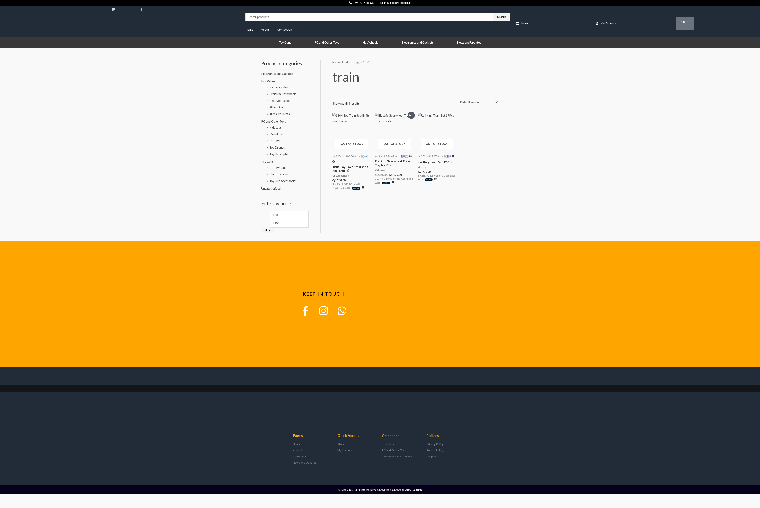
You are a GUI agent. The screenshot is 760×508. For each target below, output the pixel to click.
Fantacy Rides (278, 87)
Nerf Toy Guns (278, 174)
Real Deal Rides (279, 100)
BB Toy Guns (277, 167)
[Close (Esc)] (36, 498)
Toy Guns (285, 42)
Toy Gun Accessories (283, 181)
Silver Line (276, 107)
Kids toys (275, 127)
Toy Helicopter (279, 154)
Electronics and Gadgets (418, 42)
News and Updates (469, 42)
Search (501, 16)
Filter (268, 230)
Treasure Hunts (279, 114)
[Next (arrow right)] (15, 505)
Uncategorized (271, 188)
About (265, 29)
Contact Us (284, 29)
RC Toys (274, 140)
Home (249, 29)
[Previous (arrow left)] (5, 505)
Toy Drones (277, 147)
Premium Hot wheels (282, 94)
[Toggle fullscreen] (15, 498)
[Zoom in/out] (5, 498)
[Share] (26, 498)
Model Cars (277, 134)
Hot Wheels (370, 42)
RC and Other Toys (326, 42)
